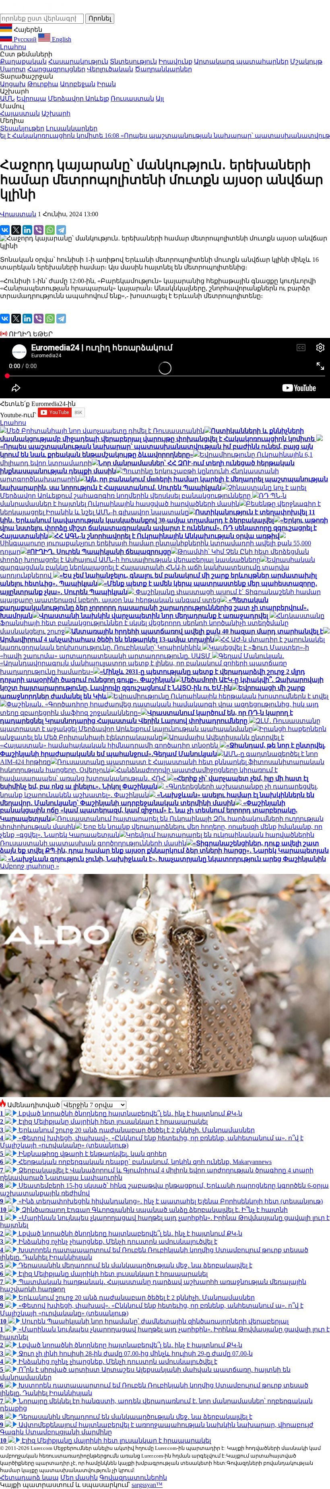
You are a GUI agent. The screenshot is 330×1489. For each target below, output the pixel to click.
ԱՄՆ (7, 98)
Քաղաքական (23, 61)
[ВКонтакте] (5, 230)
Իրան (106, 84)
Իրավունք (175, 61)
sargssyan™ (147, 1484)
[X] (16, 230)
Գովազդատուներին (133, 1477)
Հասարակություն (78, 61)
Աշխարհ (55, 113)
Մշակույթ (306, 61)
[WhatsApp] (50, 230)
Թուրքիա (42, 84)
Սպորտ (13, 69)
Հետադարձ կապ (29, 1477)
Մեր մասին (79, 1477)
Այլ (160, 98)
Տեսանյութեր (22, 128)
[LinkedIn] (27, 230)
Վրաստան (18, 214)
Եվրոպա (31, 98)
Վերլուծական (110, 69)
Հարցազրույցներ (56, 69)
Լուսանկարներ (71, 128)
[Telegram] (61, 230)
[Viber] (38, 230)
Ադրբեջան (77, 84)
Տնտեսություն (133, 61)
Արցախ (13, 84)
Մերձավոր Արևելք (78, 98)
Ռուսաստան (132, 98)
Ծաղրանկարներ (163, 69)
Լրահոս (13, 46)
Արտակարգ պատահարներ (241, 61)
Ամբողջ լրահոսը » (29, 866)
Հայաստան (20, 113)
